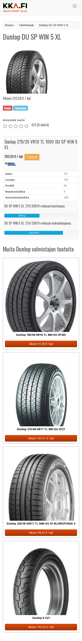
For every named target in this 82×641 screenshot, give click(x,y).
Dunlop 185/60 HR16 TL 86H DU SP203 (41, 335)
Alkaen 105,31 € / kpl (41, 438)
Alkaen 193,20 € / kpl (41, 627)
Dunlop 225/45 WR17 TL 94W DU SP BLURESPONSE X (41, 523)
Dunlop (7, 108)
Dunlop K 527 (41, 618)
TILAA (31, 157)
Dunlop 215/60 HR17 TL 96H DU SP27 (41, 429)
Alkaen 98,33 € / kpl (41, 532)
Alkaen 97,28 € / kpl (41, 344)
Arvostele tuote (14, 120)
